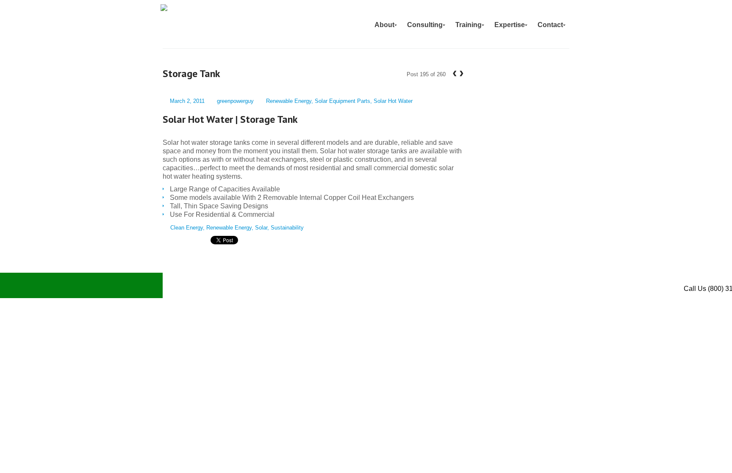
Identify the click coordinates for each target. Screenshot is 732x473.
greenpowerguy (235, 101)
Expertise (509, 24)
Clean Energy (186, 227)
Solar (261, 227)
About (384, 24)
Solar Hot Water (393, 101)
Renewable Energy (288, 101)
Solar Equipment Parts (342, 101)
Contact (550, 24)
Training (468, 24)
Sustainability (287, 227)
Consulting (425, 24)
